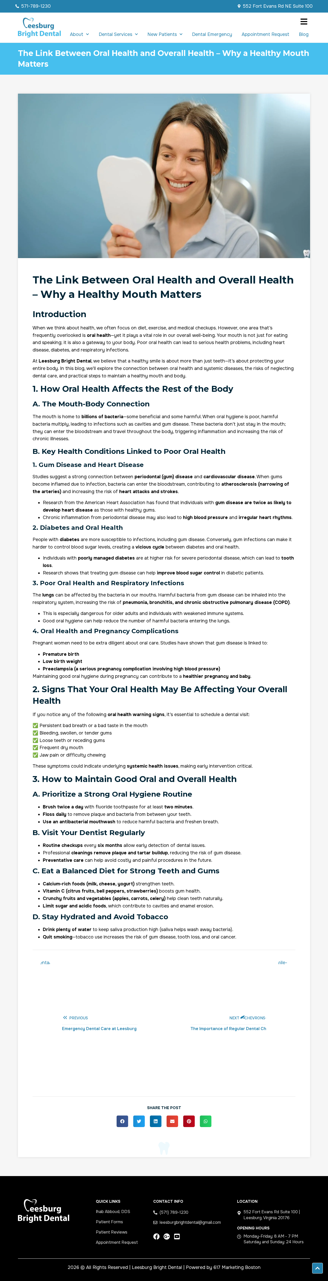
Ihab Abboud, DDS (113, 1211)
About (76, 34)
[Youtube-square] (177, 1236)
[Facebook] (156, 1236)
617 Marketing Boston (237, 1267)
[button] (122, 1121)
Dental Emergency (212, 34)
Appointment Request (265, 34)
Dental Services (115, 34)
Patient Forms (109, 1222)
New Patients (162, 34)
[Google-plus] (166, 1236)
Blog (304, 34)
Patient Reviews (111, 1232)
